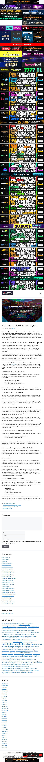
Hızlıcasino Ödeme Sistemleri (8, 594)
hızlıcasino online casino (28, 654)
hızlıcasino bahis (24, 630)
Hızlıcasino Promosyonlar (9, 503)
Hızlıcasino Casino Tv (6, 565)
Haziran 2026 (5, 685)
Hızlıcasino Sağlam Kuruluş (8, 582)
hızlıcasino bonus (35, 632)
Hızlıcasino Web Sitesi (6, 664)
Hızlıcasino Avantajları (16, 630)
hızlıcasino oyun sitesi (16, 656)
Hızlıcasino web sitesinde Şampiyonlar (12, 505)
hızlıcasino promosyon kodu (7, 659)
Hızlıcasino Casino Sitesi (11, 640)
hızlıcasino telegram (35, 661)
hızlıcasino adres (33, 627)
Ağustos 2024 (5, 706)
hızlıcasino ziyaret (26, 668)
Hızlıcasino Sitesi (6, 661)
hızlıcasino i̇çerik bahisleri (12, 649)
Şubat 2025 (4, 694)
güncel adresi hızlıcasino (9, 627)
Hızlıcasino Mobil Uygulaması (24, 652)
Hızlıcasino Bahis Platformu (8, 584)
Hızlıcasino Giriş (5, 559)
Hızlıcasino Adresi (6, 557)
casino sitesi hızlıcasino (27, 623)
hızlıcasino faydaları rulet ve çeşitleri (7, 642)
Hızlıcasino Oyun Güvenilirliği (8, 592)
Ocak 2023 (4, 743)
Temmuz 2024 (5, 708)
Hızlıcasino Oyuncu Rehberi (8, 570)
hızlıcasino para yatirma (30, 656)
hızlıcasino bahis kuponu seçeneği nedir (7, 632)
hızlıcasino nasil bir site (19, 654)
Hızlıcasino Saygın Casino (7, 574)
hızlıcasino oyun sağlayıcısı (6, 656)
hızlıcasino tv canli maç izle (18, 662)
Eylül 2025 (4, 689)
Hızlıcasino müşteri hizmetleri (7, 654)
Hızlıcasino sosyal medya (25, 661)
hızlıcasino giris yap (28, 642)
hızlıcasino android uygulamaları (6, 630)
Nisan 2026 (4, 687)
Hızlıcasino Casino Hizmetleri (8, 572)
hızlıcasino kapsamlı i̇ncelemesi (21, 649)
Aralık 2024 (4, 698)
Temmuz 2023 (5, 731)
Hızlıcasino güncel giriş (34, 646)
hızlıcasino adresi (6, 628)
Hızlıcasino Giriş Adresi (7, 576)
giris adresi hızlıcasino (7, 625)
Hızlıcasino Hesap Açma (7, 569)
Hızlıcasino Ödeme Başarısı (8, 590)
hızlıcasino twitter (37, 662)
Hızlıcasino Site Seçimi (7, 598)
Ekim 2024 (4, 702)
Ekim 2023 (4, 725)
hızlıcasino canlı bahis (28, 634)
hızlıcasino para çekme (8, 658)
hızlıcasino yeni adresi (9, 666)
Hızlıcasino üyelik (16, 670)
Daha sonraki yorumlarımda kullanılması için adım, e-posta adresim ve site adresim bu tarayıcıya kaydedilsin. (22, 542)
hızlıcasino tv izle (27, 662)
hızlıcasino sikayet (33, 659)
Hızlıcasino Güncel (36, 644)
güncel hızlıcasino (22, 627)
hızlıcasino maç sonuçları (5, 652)
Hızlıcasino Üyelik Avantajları (8, 588)
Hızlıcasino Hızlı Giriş (6, 586)
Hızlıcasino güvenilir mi (17, 647)
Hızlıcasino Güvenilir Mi (7, 563)
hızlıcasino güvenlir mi (28, 647)
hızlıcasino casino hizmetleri (23, 637)
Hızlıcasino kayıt (30, 649)
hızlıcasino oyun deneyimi (36, 654)
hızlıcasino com (25, 640)
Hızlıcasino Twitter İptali (7, 580)
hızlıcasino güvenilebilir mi (7, 647)
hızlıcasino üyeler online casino (6, 670)
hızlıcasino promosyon (26, 658)
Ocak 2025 (4, 696)
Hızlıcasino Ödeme (33, 668)
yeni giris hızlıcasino (6, 673)
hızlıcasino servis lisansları (26, 659)
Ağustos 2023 (5, 729)
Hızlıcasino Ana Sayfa (7, 600)
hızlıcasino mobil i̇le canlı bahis (14, 652)
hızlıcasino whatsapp (16, 664)
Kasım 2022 (4, 747)
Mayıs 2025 (4, 693)
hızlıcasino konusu (12, 651)
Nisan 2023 (4, 737)
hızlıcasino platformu (17, 658)
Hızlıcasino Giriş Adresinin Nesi (10, 506)
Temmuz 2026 (5, 683)
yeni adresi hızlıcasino (27, 672)
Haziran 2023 (5, 733)
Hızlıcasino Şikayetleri (34, 670)
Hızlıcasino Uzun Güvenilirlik (8, 601)
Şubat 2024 (4, 718)
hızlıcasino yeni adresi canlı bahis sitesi (23, 666)
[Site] (22, 74)
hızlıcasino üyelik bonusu (26, 670)
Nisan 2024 (4, 714)
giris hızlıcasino (15, 625)
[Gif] (22, 122)
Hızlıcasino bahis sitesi (23, 632)
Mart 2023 (4, 739)
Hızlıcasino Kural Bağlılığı (7, 603)
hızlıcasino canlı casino (18, 636)
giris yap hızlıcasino (24, 625)
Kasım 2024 (4, 700)
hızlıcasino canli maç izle (15, 634)
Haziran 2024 (5, 710)
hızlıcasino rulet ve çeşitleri (17, 659)
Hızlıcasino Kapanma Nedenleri (9, 578)
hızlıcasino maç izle (20, 651)
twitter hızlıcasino (15, 672)
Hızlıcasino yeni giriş (8, 668)
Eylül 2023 (4, 727)
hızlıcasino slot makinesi (15, 661)
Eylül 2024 (4, 704)
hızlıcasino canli (5, 634)
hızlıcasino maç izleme (31, 651)
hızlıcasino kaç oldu (5, 651)
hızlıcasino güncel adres (8, 646)
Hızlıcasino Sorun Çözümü (8, 596)
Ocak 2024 (4, 720)
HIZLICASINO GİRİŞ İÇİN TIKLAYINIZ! (22, 44)
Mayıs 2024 (4, 712)
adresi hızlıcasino (6, 623)
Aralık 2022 (4, 745)
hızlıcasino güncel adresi (22, 646)
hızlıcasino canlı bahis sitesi (7, 636)
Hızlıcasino (13, 364)
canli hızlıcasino (15, 623)
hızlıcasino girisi (17, 642)
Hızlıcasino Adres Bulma (7, 567)
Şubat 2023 (4, 741)
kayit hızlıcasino (6, 672)
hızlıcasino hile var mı (5, 649)
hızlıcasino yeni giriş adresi (19, 668)
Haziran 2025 (5, 691)
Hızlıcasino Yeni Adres (27, 664)
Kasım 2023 (4, 723)
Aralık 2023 (4, 722)
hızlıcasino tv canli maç (8, 662)
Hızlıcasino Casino (7, 508)
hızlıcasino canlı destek (30, 636)
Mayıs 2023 (4, 735)
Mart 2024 (4, 716)
